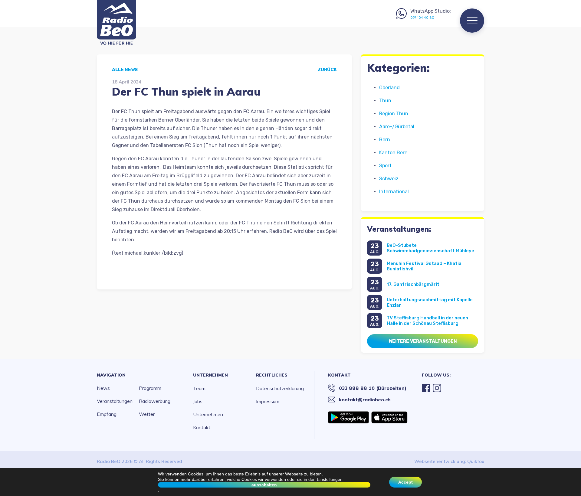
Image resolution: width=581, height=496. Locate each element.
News (103, 388)
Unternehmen (210, 375)
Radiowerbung (154, 401)
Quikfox (475, 461)
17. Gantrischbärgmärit (413, 284)
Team (199, 388)
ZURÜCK (327, 69)
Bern (384, 139)
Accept (405, 482)
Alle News (125, 69)
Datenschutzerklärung (280, 388)
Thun (385, 100)
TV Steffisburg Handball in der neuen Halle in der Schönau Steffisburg (427, 320)
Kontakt (201, 427)
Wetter (147, 414)
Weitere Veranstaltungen (423, 341)
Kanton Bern (393, 152)
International (394, 191)
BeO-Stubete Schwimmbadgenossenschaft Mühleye (430, 248)
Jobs (197, 401)
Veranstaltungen (115, 401)
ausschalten (264, 484)
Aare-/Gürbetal (396, 126)
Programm (150, 388)
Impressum (267, 401)
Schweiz (389, 178)
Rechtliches (271, 375)
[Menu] (472, 20)
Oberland (389, 87)
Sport (385, 165)
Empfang (107, 414)
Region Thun (393, 113)
